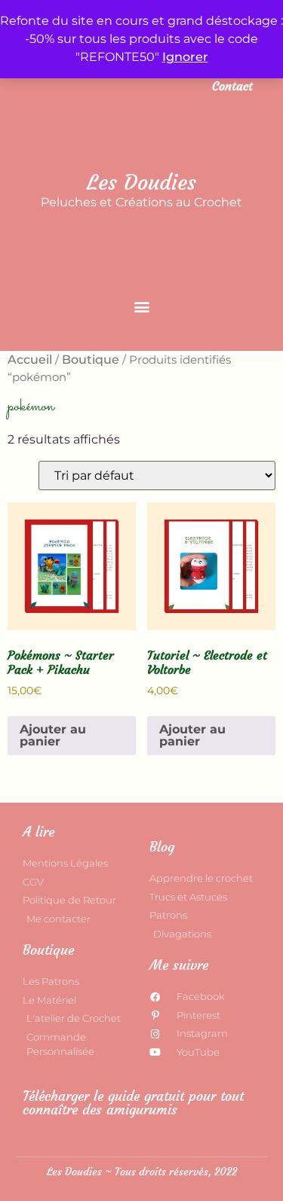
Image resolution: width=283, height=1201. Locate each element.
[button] (141, 306)
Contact (232, 85)
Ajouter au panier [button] (53, 735)
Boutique (90, 359)
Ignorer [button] (185, 57)
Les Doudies (141, 182)
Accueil (30, 359)
